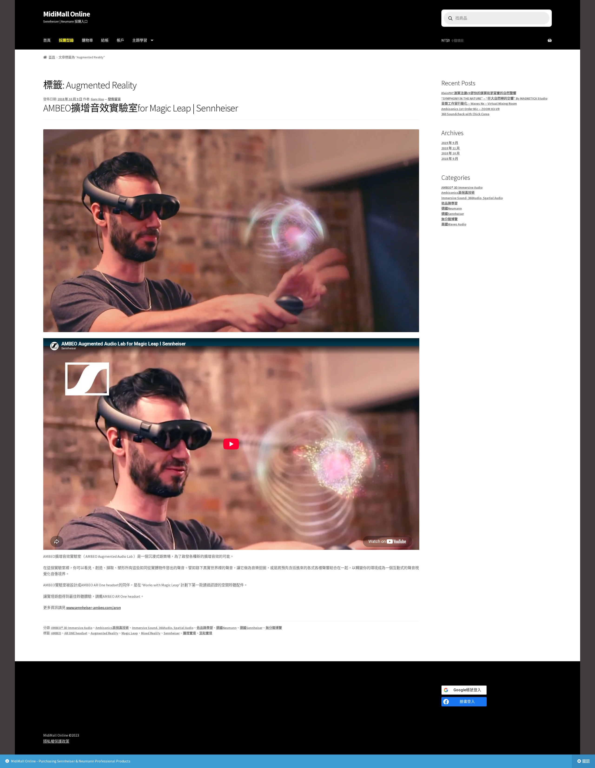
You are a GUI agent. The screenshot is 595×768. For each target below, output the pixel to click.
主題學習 (139, 40)
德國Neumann (226, 628)
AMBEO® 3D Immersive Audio (71, 628)
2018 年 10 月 (450, 153)
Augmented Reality (104, 633)
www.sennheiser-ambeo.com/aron (93, 607)
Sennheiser (172, 633)
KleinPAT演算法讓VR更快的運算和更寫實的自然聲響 (478, 93)
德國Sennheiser (251, 628)
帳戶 (120, 40)
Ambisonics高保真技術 (112, 628)
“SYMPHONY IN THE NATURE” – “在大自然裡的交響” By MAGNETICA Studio (494, 98)
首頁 (47, 40)
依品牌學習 (205, 628)
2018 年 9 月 (449, 159)
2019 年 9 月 (449, 143)
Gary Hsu (97, 99)
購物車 (87, 40)
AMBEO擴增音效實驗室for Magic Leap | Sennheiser (140, 108)
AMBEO (56, 633)
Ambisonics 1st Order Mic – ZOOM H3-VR (470, 109)
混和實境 (205, 633)
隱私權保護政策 (56, 741)
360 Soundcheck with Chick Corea (465, 114)
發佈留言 (114, 99)
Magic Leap (130, 633)
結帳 (105, 40)
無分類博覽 (274, 628)
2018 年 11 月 (450, 148)
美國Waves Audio (453, 224)
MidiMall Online (66, 14)
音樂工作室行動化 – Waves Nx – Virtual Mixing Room (479, 103)
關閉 (586, 761)
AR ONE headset (75, 633)
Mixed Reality (150, 633)
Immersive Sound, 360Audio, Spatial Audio (162, 628)
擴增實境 (189, 633)
